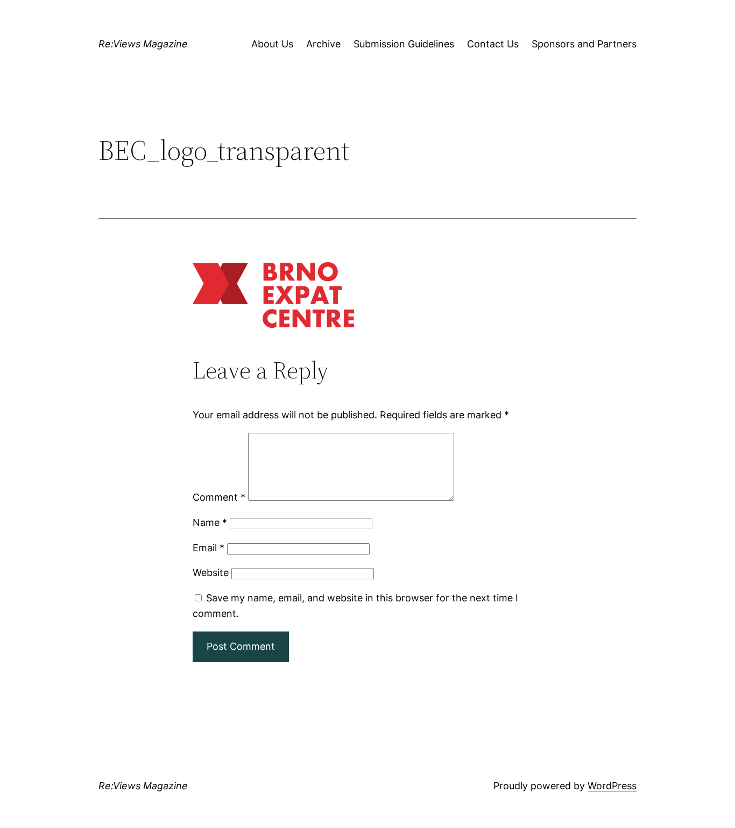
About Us (272, 44)
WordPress (612, 785)
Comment (219, 497)
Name (210, 522)
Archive (323, 44)
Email (208, 547)
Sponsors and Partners (584, 44)
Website (211, 572)
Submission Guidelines (404, 44)
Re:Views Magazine (143, 44)
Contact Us (493, 44)
